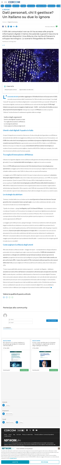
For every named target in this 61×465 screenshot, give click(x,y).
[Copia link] (14, 26)
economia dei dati (12, 96)
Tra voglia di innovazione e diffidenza (14, 121)
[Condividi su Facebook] (3, 26)
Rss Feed (19, 434)
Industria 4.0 (4, 6)
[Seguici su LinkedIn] (27, 430)
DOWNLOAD (24, 370)
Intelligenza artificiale (37, 6)
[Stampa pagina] (16, 26)
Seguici (20, 430)
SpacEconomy (11, 6)
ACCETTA (15, 462)
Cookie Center (7, 436)
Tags (14, 434)
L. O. (3, 45)
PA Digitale (19, 6)
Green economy (27, 6)
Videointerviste (47, 6)
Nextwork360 (7, 443)
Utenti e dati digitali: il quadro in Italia (14, 119)
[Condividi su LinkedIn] (8, 26)
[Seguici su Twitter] (30, 430)
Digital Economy (13, 22)
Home (4, 22)
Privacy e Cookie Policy (27, 434)
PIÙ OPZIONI (44, 462)
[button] (4, 2)
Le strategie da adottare (11, 124)
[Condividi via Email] (11, 26)
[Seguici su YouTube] (36, 430)
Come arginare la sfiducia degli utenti (14, 126)
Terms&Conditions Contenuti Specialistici (44, 434)
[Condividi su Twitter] (5, 26)
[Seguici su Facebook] (33, 430)
